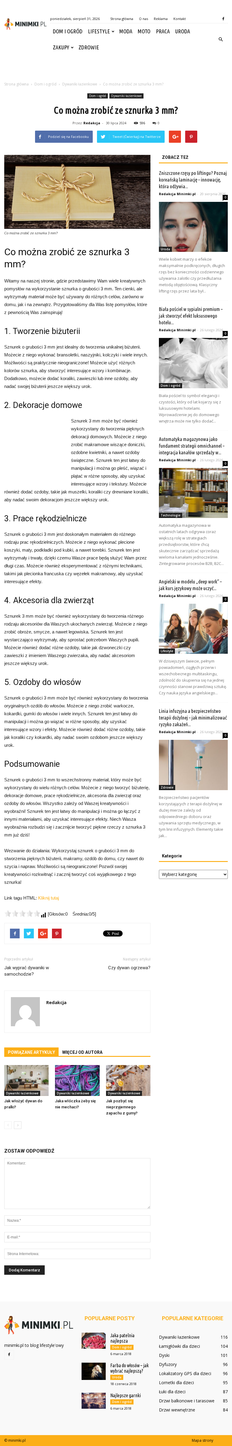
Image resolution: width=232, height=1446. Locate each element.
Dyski (164, 1355)
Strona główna (121, 18)
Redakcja (91, 123)
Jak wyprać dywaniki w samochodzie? (26, 971)
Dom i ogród (67, 31)
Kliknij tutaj (48, 897)
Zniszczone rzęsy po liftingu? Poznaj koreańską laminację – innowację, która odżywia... (193, 179)
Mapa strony (202, 1440)
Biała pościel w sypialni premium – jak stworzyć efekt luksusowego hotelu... (191, 315)
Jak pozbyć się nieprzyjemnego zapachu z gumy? (121, 1107)
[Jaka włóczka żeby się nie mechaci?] (77, 1080)
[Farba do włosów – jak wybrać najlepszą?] (94, 1371)
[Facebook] (223, 19)
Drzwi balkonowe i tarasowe (186, 1401)
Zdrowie (89, 47)
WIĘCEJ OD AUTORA (82, 1052)
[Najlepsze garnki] (94, 1401)
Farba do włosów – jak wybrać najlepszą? (129, 1368)
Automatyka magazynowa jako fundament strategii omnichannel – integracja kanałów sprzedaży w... (191, 445)
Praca (163, 31)
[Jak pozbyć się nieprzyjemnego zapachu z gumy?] (128, 1080)
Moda (125, 31)
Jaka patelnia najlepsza (122, 1338)
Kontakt (179, 18)
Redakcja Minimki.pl (177, 194)
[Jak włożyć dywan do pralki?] (26, 1080)
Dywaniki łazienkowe (126, 96)
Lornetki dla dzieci (176, 1382)
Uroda (182, 31)
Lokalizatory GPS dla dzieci (185, 1373)
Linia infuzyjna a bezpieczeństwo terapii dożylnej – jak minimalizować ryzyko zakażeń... (193, 717)
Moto (144, 31)
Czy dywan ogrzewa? (129, 967)
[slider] (22, 913)
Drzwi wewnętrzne (177, 1410)
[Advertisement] (116, 69)
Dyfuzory (168, 1364)
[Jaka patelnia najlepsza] (94, 1341)
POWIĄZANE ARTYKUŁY (31, 1052)
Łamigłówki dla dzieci (179, 1346)
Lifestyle (99, 31)
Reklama (161, 18)
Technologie (170, 515)
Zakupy (61, 47)
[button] (220, 39)
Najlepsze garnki (125, 1395)
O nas (143, 18)
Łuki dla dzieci (172, 1391)
